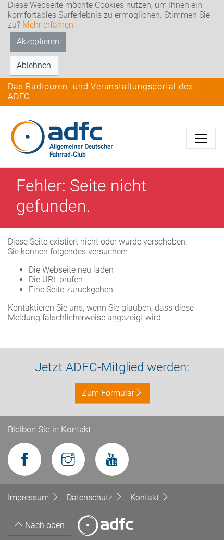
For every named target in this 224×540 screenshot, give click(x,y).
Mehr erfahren (47, 25)
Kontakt (145, 498)
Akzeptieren (38, 41)
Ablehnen (34, 65)
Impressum (29, 498)
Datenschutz (91, 498)
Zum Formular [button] (108, 393)
